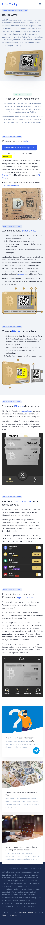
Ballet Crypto (27, 411)
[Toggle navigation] (40, 4)
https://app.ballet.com (11, 185)
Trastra (5, 175)
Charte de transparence (11, 915)
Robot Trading (9, 4)
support (21, 274)
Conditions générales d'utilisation (23, 912)
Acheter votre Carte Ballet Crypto (18, 147)
